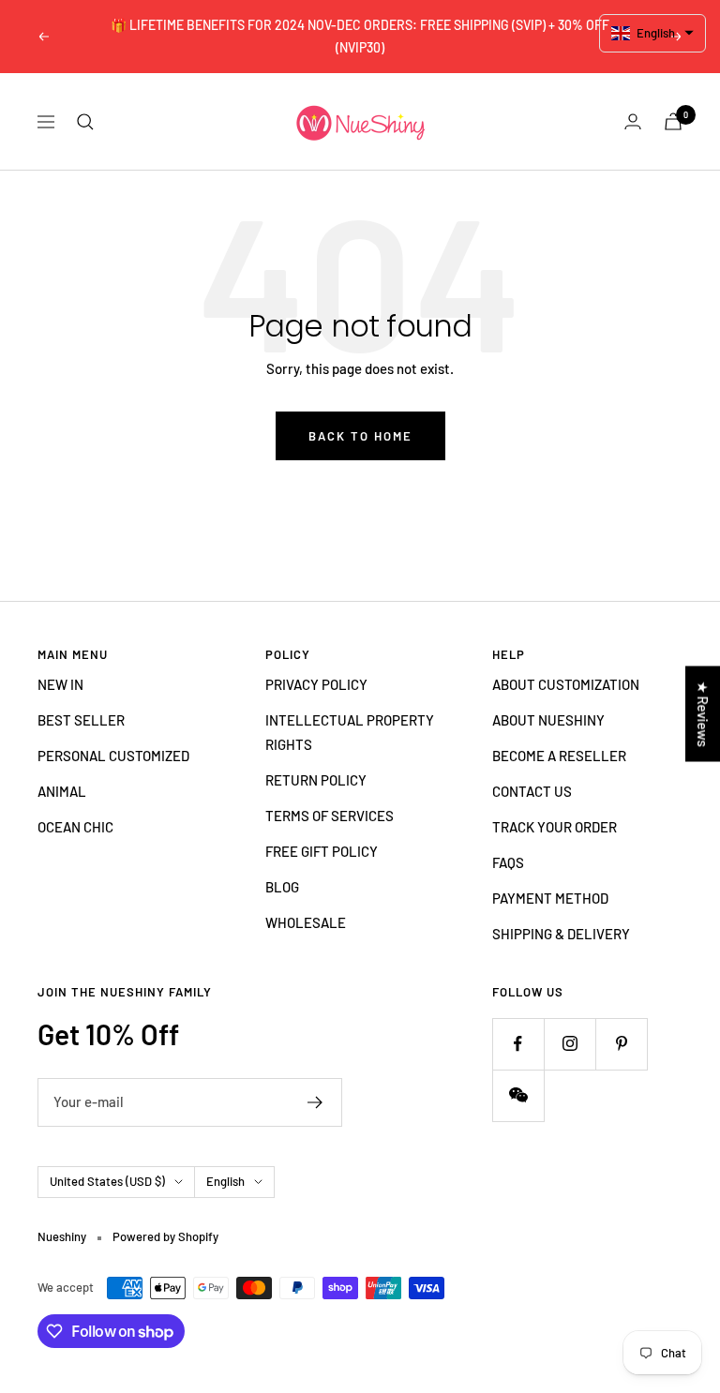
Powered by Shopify (165, 1236)
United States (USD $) (107, 1181)
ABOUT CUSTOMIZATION (565, 684)
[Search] (85, 121)
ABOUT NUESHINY (548, 719)
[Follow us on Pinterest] (621, 1044)
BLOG (282, 886)
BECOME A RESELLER (559, 755)
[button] (653, 33)
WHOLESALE (305, 922)
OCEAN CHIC (75, 826)
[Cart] (673, 121)
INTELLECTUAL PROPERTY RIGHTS (349, 732)
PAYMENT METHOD (550, 898)
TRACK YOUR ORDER (554, 826)
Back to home (360, 435)
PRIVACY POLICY (316, 684)
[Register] (315, 1102)
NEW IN (60, 684)
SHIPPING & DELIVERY (561, 933)
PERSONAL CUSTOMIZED (113, 755)
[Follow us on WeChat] (518, 1095)
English (225, 1181)
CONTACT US (532, 791)
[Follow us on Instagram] (569, 1044)
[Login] (632, 121)
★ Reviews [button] (703, 714)
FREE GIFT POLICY (321, 851)
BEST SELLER (81, 719)
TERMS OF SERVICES (329, 815)
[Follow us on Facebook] (518, 1044)
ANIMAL (62, 791)
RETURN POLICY (316, 779)
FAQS (508, 862)
